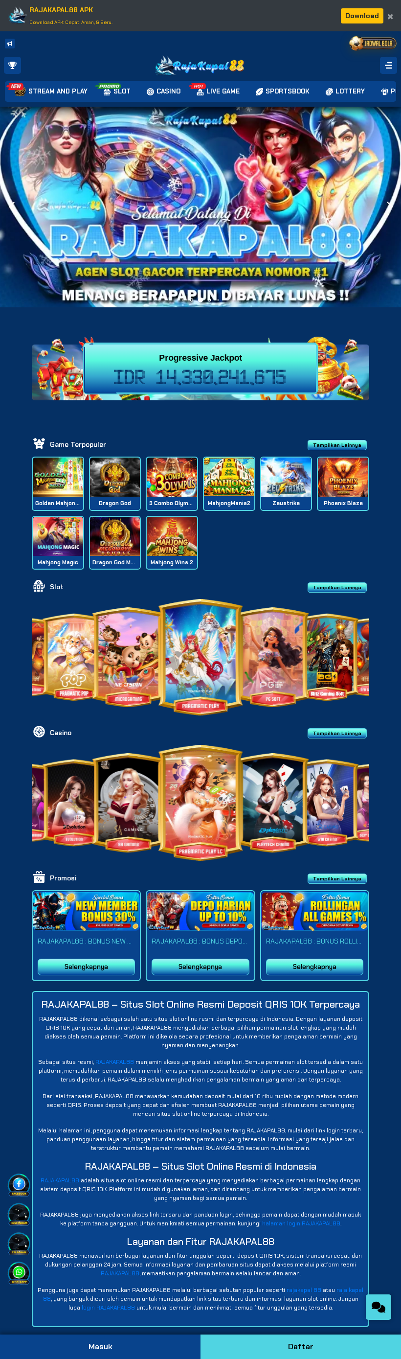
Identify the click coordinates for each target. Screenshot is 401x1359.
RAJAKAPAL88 (114, 1062)
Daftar (300, 1346)
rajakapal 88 (304, 1290)
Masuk (100, 1346)
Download (362, 15)
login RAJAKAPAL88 (108, 1308)
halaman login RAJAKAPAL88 (301, 1223)
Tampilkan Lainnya (337, 445)
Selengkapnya (86, 967)
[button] (389, 207)
